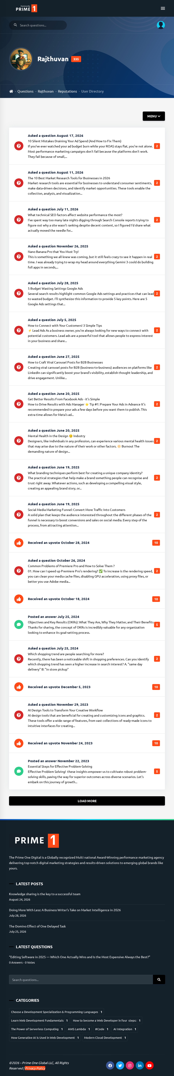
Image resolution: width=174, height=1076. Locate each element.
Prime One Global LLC (37, 1063)
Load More (87, 801)
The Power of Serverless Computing (37, 1029)
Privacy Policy (35, 1068)
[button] (159, 25)
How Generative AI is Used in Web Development (45, 1037)
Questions (25, 91)
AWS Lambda (79, 1029)
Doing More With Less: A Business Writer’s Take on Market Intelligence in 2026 (65, 910)
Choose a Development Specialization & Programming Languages (56, 1012)
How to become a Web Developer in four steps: (106, 1020)
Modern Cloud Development (105, 1037)
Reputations (67, 91)
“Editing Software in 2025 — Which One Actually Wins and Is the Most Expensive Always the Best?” (79, 957)
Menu (152, 116)
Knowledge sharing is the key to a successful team (44, 894)
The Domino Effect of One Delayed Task (37, 926)
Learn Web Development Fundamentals (39, 1020)
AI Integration (125, 1029)
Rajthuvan (46, 91)
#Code (101, 1029)
